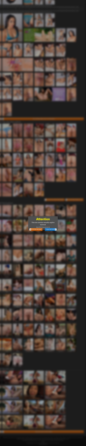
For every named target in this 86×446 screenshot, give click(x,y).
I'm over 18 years (36, 229)
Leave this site (50, 229)
